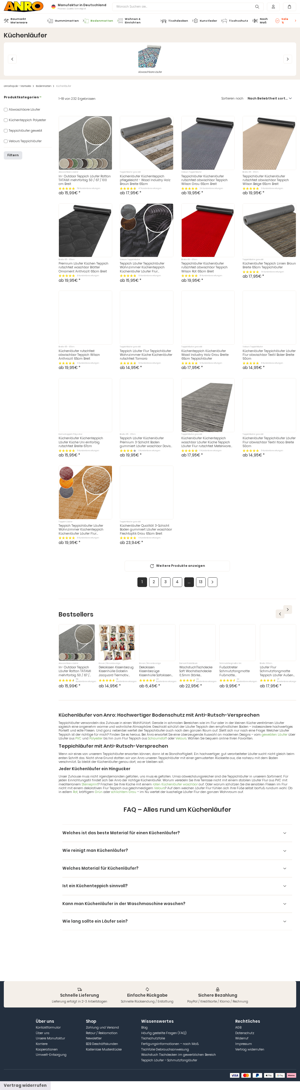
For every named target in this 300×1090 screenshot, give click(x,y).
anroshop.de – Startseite (17, 86)
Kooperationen (47, 1049)
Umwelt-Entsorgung (51, 1055)
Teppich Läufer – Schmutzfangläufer (169, 1060)
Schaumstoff (157, 738)
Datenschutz (244, 1033)
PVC (78, 738)
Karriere (41, 1044)
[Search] (257, 7)
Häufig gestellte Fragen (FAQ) (163, 1033)
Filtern (13, 155)
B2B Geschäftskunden (102, 1044)
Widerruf (241, 1038)
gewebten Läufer (274, 734)
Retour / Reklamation (101, 1033)
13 (200, 582)
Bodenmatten (43, 86)
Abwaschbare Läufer (24, 109)
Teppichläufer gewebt (25, 131)
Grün (99, 792)
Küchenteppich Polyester (27, 120)
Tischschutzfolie (153, 1038)
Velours (180, 738)
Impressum (243, 1044)
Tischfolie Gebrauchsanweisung (165, 1049)
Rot (75, 792)
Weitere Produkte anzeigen (180, 566)
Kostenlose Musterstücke (104, 1049)
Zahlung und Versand (102, 1027)
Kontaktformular (48, 1027)
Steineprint (90, 784)
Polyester (96, 738)
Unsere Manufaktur (50, 1038)
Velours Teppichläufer (25, 141)
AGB (238, 1027)
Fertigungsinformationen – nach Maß (170, 1044)
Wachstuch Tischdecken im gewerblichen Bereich (178, 1055)
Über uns (42, 1033)
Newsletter (94, 1038)
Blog (144, 1027)
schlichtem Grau (124, 792)
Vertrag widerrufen (249, 1049)
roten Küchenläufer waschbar (176, 784)
